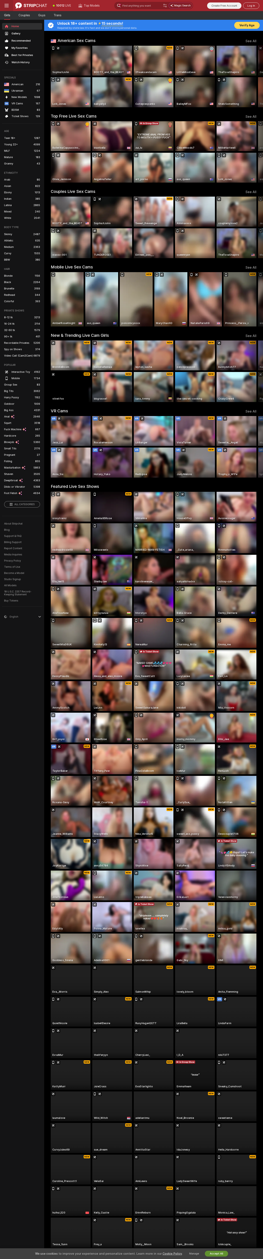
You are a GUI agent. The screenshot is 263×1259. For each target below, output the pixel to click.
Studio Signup (12, 579)
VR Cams (59, 410)
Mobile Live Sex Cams (72, 267)
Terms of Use (12, 566)
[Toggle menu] (6, 5)
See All (251, 41)
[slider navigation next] (252, 76)
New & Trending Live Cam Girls (80, 335)
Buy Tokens (11, 600)
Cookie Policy (172, 1253)
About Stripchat (13, 523)
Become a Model (14, 573)
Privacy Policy (12, 560)
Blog (7, 529)
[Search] (165, 5)
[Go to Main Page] (31, 5)
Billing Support (13, 542)
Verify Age (247, 25)
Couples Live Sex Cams (73, 191)
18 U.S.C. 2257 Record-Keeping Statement (17, 593)
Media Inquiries (13, 554)
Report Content (13, 548)
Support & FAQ (13, 536)
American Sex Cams (77, 40)
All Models (10, 585)
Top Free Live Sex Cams (74, 116)
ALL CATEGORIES (24, 504)
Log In (251, 5)
